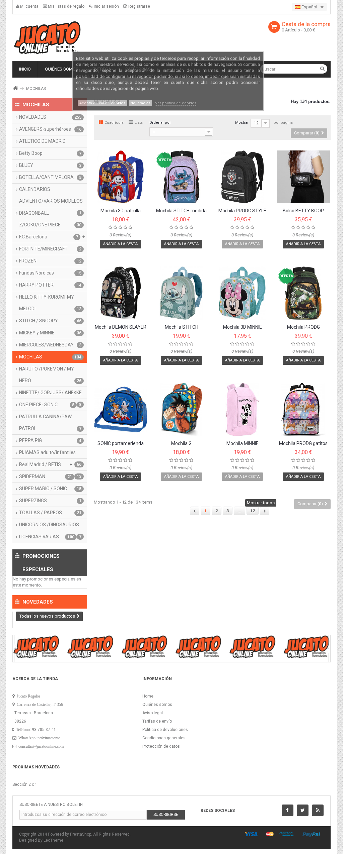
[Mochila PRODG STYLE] (242, 177)
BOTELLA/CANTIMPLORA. (50, 177)
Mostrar (242, 122)
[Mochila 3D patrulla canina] (120, 177)
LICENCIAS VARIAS (46, 536)
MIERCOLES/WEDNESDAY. (50, 344)
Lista (139, 122)
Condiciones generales (164, 738)
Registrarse (138, 6)
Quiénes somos (157, 704)
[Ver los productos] (36, 646)
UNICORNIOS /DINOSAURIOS (50, 526)
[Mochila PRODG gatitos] (303, 409)
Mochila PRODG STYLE (242, 210)
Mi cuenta (29, 6)
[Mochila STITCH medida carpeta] (181, 177)
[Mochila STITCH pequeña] (181, 293)
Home (147, 696)
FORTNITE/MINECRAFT (50, 248)
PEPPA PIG (50, 440)
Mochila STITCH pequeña (181, 327)
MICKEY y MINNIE (50, 332)
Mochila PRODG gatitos (303, 443)
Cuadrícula (114, 122)
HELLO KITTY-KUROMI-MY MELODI (50, 302)
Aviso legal (152, 713)
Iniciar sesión (106, 6)
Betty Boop (50, 153)
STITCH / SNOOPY (50, 320)
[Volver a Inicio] (15, 88)
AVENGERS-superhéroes (50, 129)
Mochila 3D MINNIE (242, 327)
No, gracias (140, 103)
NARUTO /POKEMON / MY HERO (50, 374)
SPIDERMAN (45, 476)
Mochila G (181, 443)
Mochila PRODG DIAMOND (303, 327)
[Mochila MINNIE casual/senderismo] (242, 409)
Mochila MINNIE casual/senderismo (242, 443)
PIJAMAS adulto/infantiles (50, 454)
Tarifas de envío (157, 721)
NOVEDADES (50, 117)
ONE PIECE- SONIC (46, 404)
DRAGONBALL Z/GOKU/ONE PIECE (50, 218)
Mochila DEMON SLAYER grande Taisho (120, 327)
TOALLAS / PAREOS (50, 512)
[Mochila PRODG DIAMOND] (303, 293)
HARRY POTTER (50, 285)
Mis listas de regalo (65, 6)
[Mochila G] (181, 409)
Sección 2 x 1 (24, 784)
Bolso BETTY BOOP (303, 210)
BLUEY (50, 165)
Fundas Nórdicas (50, 273)
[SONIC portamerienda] (120, 409)
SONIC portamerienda (120, 443)
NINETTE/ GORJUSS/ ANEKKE (50, 394)
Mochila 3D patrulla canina (120, 211)
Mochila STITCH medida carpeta (181, 211)
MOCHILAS (50, 356)
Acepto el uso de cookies (102, 103)
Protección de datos (161, 746)
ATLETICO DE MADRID (42, 141)
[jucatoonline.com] (47, 37)
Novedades (37, 602)
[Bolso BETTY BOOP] (303, 177)
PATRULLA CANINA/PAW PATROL (50, 422)
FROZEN (50, 260)
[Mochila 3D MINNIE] (242, 293)
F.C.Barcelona (48, 236)
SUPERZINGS (50, 500)
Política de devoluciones (165, 729)
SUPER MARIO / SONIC (50, 488)
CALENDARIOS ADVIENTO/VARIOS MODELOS (51, 197)
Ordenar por (160, 122)
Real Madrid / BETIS (50, 466)
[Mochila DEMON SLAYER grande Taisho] (120, 293)
